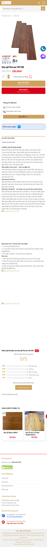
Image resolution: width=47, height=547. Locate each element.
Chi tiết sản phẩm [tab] (8, 138)
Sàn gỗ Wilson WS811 (11, 432)
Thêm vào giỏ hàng (20, 77)
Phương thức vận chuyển (10, 500)
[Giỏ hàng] (43, 3)
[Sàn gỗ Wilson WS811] (12, 421)
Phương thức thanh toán (10, 505)
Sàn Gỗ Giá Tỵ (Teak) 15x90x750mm (32, 434)
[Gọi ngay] (43, 48)
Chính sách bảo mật (9, 503)
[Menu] (39, 2)
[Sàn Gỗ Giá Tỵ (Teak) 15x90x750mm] (34, 421)
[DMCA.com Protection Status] (7, 467)
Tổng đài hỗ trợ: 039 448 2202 (23, 544)
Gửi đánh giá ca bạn (23, 387)
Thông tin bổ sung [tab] (8, 142)
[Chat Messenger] (43, 56)
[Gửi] (43, 8)
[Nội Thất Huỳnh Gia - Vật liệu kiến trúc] (15, 2)
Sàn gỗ (16, 16)
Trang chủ (6, 16)
